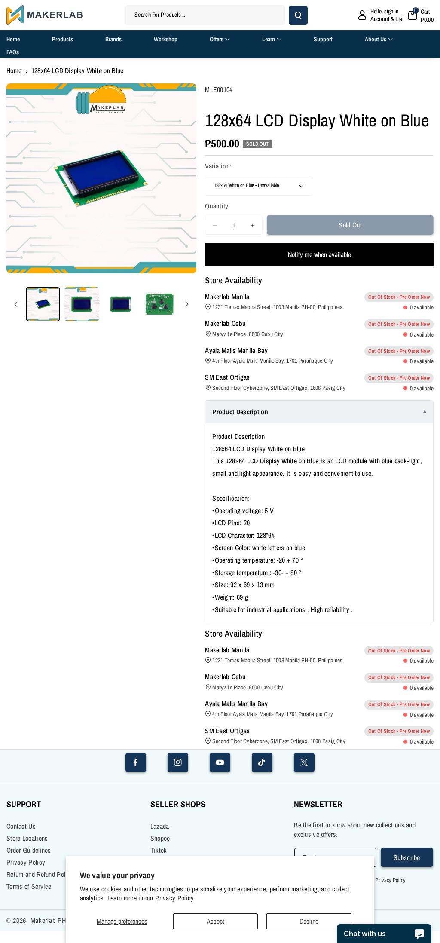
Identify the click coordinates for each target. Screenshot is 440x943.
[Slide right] (186, 304)
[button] (421, 15)
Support (23, 804)
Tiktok (158, 850)
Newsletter (318, 804)
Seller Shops (177, 804)
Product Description (240, 411)
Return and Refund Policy (39, 874)
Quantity (216, 206)
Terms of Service (29, 886)
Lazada (159, 826)
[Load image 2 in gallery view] (81, 304)
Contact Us (21, 826)
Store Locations (27, 838)
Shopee (160, 838)
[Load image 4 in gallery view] (159, 304)
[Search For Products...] (298, 15)
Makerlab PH (48, 920)
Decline (308, 921)
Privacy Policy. (175, 898)
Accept (215, 921)
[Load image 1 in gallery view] (43, 304)
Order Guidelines (28, 850)
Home (13, 70)
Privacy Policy (25, 862)
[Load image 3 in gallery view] (121, 304)
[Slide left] (15, 304)
